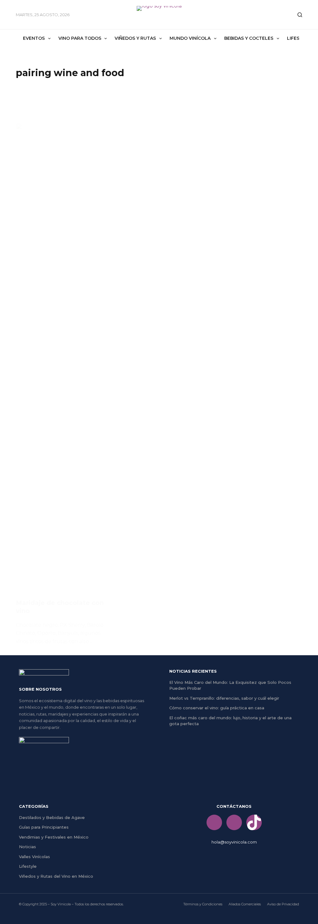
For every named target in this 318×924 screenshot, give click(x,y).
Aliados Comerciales (245, 904)
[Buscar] (300, 14)
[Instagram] (234, 822)
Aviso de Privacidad (283, 904)
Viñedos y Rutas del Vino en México (56, 876)
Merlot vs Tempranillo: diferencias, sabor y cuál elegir (224, 698)
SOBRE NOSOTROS (40, 689)
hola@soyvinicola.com (234, 841)
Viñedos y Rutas (135, 38)
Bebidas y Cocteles (248, 38)
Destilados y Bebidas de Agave (52, 817)
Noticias (27, 846)
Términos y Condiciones (202, 904)
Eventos (34, 38)
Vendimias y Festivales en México (54, 837)
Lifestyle (28, 866)
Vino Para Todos (79, 38)
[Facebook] (214, 822)
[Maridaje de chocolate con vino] (60, 356)
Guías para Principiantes (44, 827)
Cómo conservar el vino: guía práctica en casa (216, 707)
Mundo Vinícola (190, 38)
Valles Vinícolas (34, 856)
